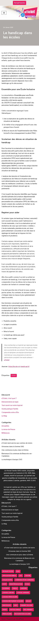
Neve (3, 619)
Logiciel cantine (8, 592)
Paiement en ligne (26, 605)
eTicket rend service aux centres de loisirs (17, 443)
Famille (14, 588)
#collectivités (8, 571)
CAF (20, 575)
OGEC (15, 605)
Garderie (23, 588)
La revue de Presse (8, 429)
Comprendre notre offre (10, 412)
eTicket (6, 360)
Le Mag (4, 416)
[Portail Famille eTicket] (28, 12)
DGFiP (4, 584)
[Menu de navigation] (4, 13)
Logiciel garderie (23, 592)
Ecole (14, 375)
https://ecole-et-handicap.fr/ (18, 366)
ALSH (17, 571)
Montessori (7, 605)
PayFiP (5, 609)
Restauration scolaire (22, 614)
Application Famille (9, 575)
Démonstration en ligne (10, 402)
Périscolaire (7, 614)
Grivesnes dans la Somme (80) (13, 446)
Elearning (6, 588)
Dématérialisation (15, 584)
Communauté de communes (24, 580)
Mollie (28, 601)
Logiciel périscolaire (10, 597)
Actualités (5, 426)
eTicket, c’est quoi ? (9, 398)
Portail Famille (19, 3)
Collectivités (7, 580)
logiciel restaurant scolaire (13, 601)
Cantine (27, 575)
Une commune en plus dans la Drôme (15, 450)
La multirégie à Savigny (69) (12, 459)
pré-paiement (28, 609)
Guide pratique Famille (10, 409)
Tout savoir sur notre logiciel (12, 405)
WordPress (20, 619)
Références (6, 433)
